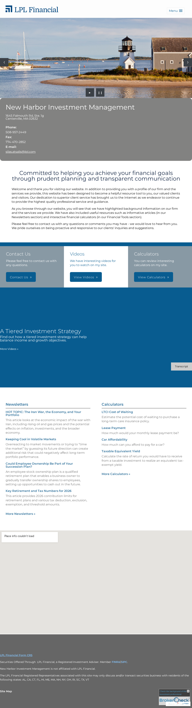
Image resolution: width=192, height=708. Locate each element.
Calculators (112, 404)
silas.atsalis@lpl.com (21, 152)
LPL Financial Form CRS (16, 655)
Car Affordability (114, 439)
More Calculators (116, 474)
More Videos (9, 349)
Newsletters (17, 404)
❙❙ (100, 92)
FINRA (116, 662)
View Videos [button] (84, 277)
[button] (175, 11)
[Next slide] (188, 62)
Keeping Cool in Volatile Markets (31, 439)
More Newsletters (20, 514)
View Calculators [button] (151, 277)
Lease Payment (114, 428)
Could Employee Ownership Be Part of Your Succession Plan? (39, 465)
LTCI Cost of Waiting (117, 412)
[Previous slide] (4, 62)
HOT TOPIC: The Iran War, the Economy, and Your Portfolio (43, 413)
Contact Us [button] (19, 277)
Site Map (6, 691)
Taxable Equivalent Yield (121, 451)
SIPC (124, 662)
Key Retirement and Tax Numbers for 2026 (38, 491)
